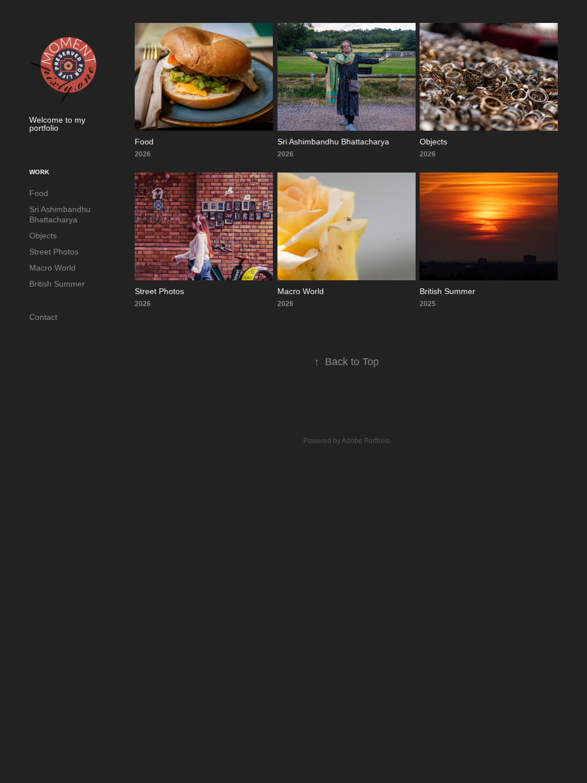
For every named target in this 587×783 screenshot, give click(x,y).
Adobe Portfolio (366, 441)
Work (39, 172)
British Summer (57, 283)
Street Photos (54, 251)
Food (38, 193)
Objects (43, 235)
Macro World (52, 267)
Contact (43, 317)
